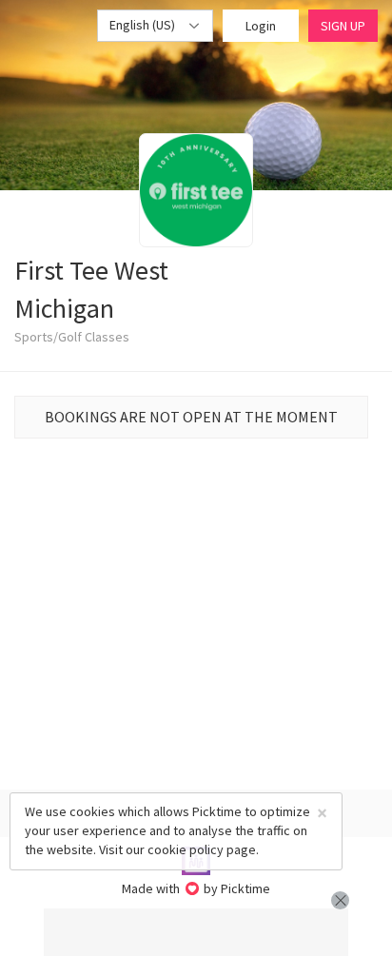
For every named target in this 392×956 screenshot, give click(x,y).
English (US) (143, 24)
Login (260, 25)
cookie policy (185, 849)
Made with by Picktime (196, 888)
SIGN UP (343, 25)
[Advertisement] (196, 932)
